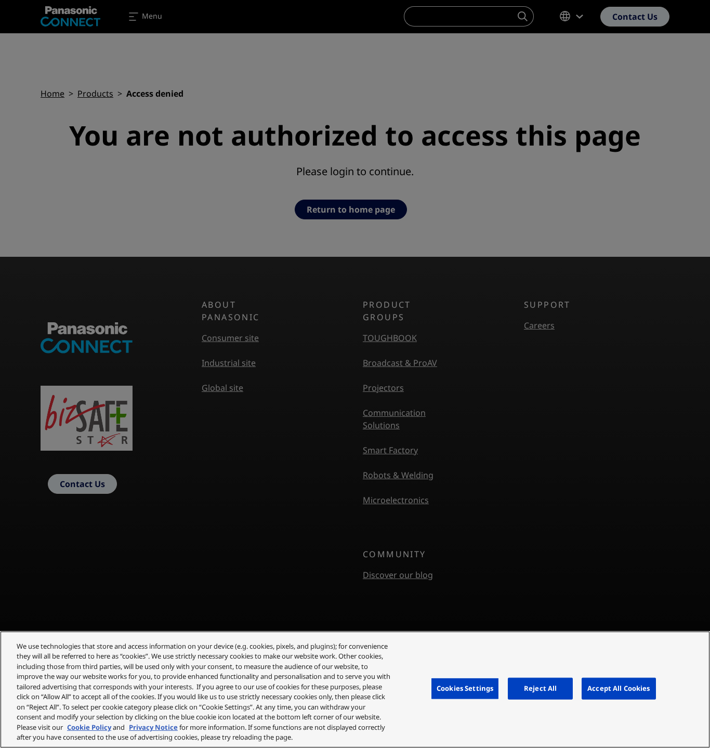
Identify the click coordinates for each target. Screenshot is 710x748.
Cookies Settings (465, 688)
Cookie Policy (89, 727)
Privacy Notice (153, 727)
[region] (355, 689)
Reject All (540, 688)
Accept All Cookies (618, 688)
